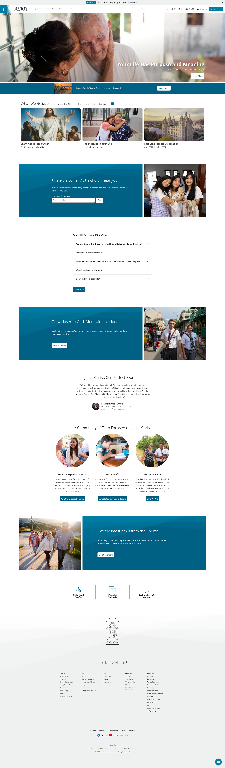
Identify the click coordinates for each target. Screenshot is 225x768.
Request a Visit (59, 345)
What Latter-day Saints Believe (112, 498)
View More (79, 289)
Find (99, 200)
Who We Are (152, 498)
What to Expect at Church (72, 498)
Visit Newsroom (106, 554)
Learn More (198, 76)
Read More (164, 88)
